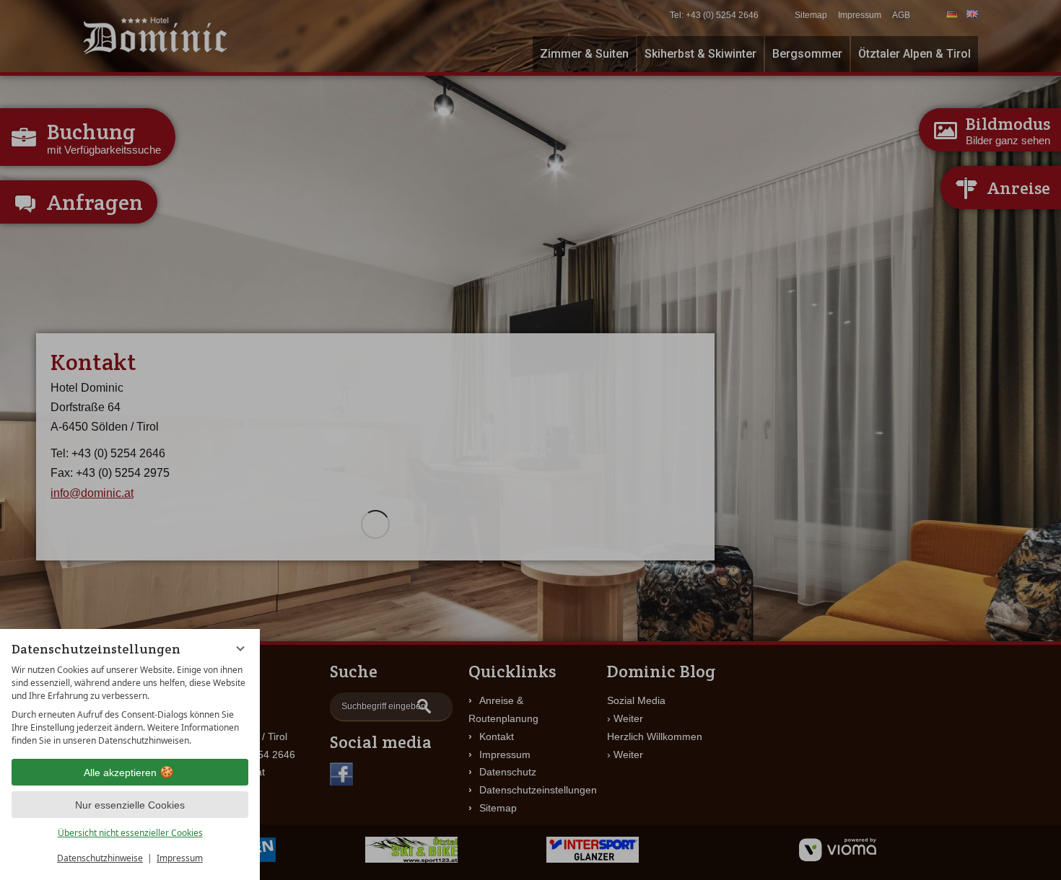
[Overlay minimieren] (240, 648)
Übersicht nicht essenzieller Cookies (130, 833)
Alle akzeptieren (120, 772)
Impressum (180, 858)
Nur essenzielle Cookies (130, 805)
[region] (130, 705)
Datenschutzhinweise (100, 858)
